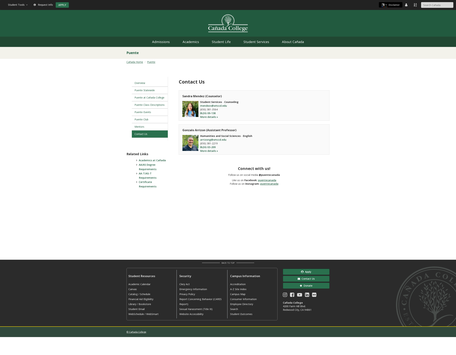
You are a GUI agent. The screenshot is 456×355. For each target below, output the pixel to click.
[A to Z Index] (415, 4)
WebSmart (152, 314)
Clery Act (184, 284)
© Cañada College (136, 331)
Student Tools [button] (17, 4)
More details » (209, 117)
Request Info (45, 4)
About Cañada (293, 42)
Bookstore (145, 304)
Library (132, 304)
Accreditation (238, 284)
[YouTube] (299, 295)
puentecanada (267, 180)
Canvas (132, 289)
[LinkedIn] (307, 295)
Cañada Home (134, 62)
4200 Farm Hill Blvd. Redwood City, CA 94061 (297, 308)
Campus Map (237, 294)
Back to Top (228, 262)
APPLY (62, 5)
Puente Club (141, 119)
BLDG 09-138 (208, 113)
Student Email (136, 309)
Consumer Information (243, 299)
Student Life (221, 42)
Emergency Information (193, 289)
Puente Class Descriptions (149, 104)
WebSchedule (136, 314)
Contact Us (140, 134)
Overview (139, 83)
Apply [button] (307, 271)
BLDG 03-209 (208, 147)
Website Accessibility (191, 314)
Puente (151, 62)
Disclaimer (394, 4)
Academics (191, 42)
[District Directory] (406, 4)
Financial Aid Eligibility (140, 299)
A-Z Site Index (238, 289)
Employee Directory (241, 304)
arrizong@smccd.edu (213, 139)
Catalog (133, 294)
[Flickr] (314, 295)
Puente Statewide (144, 90)
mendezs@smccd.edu (213, 105)
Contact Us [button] (307, 278)
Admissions (161, 42)
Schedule (145, 294)
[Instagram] (285, 295)
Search (234, 309)
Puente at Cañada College (149, 97)
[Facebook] (292, 295)
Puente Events (142, 112)
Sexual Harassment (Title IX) (196, 309)
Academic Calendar (139, 284)
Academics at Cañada (152, 160)
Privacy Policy (187, 294)
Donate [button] (307, 285)
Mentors (139, 126)
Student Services (256, 42)
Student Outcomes (241, 314)
